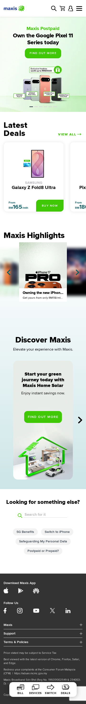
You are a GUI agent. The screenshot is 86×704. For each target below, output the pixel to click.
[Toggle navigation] (79, 8)
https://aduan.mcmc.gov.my (30, 673)
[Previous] (8, 272)
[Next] (77, 272)
